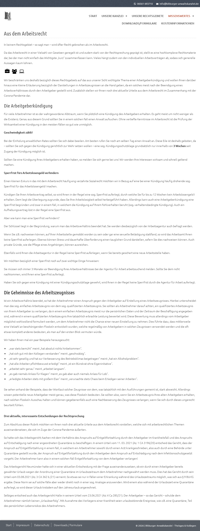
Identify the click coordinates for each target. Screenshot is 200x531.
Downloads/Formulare (139, 23)
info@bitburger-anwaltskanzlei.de (179, 3)
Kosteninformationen (177, 23)
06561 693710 (145, 3)
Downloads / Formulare (68, 525)
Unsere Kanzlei (112, 16)
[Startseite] (8, 16)
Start (93, 16)
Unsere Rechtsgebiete (148, 16)
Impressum (22, 525)
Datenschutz (41, 525)
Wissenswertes (179, 16)
